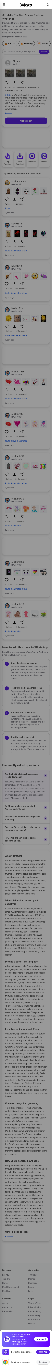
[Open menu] (4, 5)
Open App (43, 1352)
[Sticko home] (26, 5)
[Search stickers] (48, 5)
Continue (43, 1362)
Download (41, 1339)
